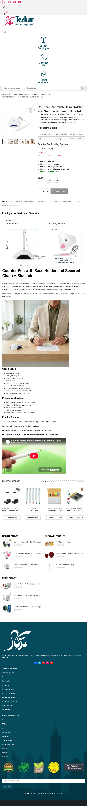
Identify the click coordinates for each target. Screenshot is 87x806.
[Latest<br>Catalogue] (43, 40)
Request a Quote (12, 517)
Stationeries (6, 686)
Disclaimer (6, 741)
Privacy (4, 733)
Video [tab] (78, 201)
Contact (5, 753)
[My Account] (4, 7)
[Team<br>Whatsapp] (43, 74)
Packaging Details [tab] (10, 206)
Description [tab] (7, 201)
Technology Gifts (8, 677)
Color (40, 178)
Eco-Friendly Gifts (40, 508)
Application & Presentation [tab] (60, 201)
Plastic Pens (76, 156)
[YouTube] (51, 667)
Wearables (6, 690)
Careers (4, 757)
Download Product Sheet (49, 172)
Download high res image (49, 161)
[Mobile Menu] (4, 32)
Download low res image (49, 164)
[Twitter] (39, 667)
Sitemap (5, 761)
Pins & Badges (7, 710)
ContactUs (43, 64)
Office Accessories (64, 156)
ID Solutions (6, 714)
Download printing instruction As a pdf (55, 169)
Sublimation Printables (10, 706)
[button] (5, 121)
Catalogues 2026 (8, 749)
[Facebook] (35, 667)
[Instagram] (47, 667)
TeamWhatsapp (43, 81)
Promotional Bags (8, 694)
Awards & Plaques (8, 702)
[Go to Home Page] (3, 94)
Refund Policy (7, 737)
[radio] (49, 179)
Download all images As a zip (51, 166)
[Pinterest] (43, 667)
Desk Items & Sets (52, 156)
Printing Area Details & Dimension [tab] (30, 201)
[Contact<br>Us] (43, 57)
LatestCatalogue (43, 47)
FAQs (4, 728)
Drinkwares (6, 681)
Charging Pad (6, 508)
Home (4, 724)
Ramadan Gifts (81, 508)
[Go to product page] (11, 496)
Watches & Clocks (8, 698)
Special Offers (7, 745)
